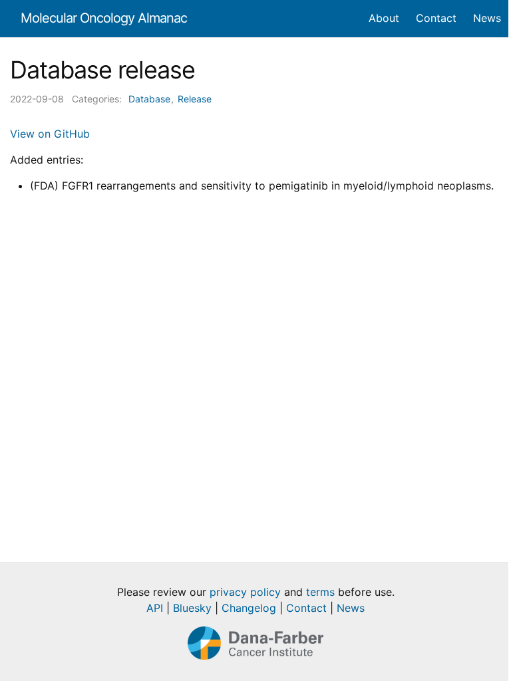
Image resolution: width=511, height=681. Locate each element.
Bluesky (192, 607)
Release (195, 98)
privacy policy (245, 592)
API (154, 607)
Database (149, 98)
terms (320, 592)
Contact (306, 607)
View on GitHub (50, 133)
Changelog (249, 607)
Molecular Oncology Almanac (104, 18)
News (351, 607)
